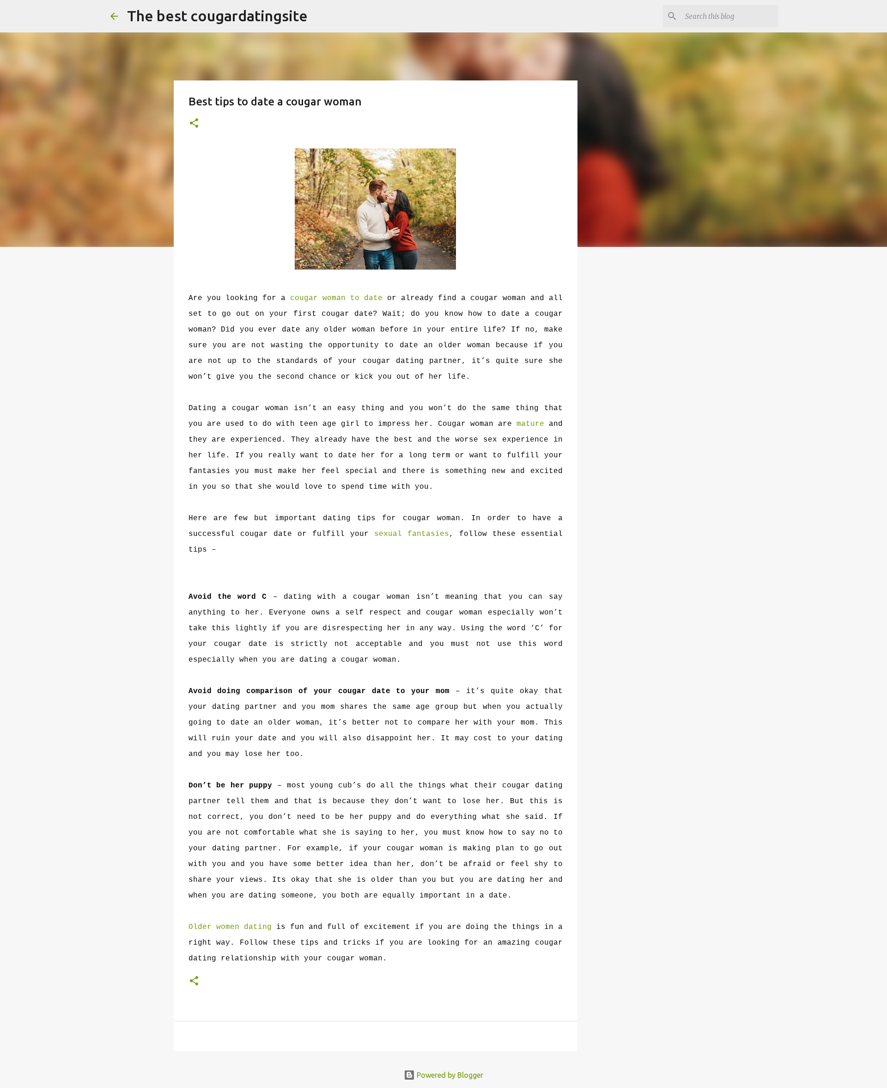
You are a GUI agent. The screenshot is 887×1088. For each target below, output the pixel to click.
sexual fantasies (411, 534)
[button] (194, 123)
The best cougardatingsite (217, 15)
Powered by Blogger (449, 1075)
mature (530, 424)
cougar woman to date (336, 298)
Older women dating (230, 927)
